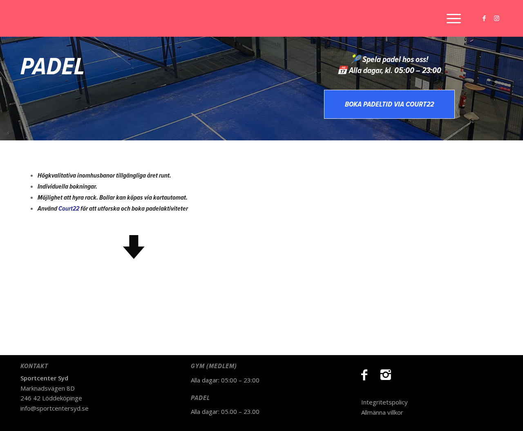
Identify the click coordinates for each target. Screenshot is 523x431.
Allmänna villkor (382, 412)
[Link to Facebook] (484, 18)
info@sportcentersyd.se (54, 408)
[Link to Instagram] (496, 18)
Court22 (68, 208)
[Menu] (451, 18)
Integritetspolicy (384, 402)
